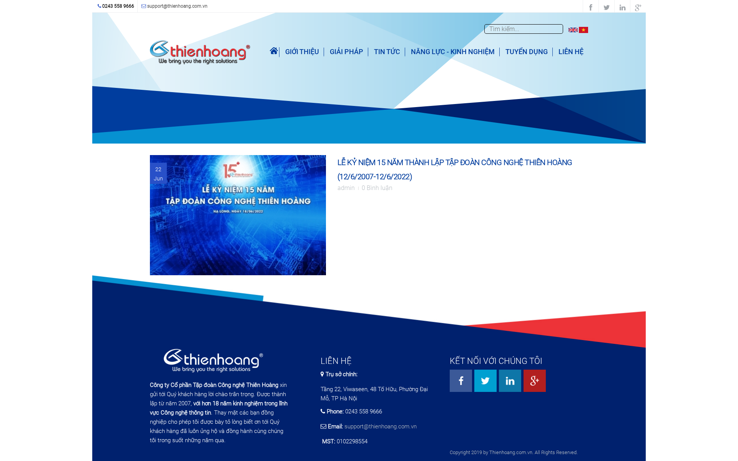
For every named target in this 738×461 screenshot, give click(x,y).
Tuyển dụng (526, 52)
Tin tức (387, 52)
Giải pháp (346, 52)
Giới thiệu (302, 52)
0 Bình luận (377, 188)
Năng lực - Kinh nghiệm (453, 52)
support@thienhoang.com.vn (177, 6)
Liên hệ (570, 52)
